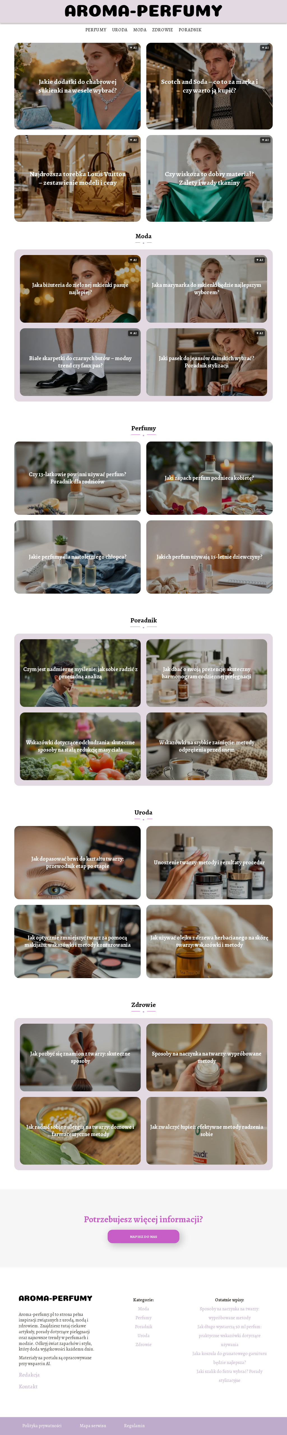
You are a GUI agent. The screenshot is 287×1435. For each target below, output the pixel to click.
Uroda (120, 30)
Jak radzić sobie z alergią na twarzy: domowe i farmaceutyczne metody (80, 1131)
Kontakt (28, 1386)
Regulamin (134, 1426)
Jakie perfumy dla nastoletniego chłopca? (77, 557)
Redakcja (29, 1375)
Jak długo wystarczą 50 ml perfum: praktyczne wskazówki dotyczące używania (229, 1336)
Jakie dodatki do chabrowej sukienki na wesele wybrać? (77, 86)
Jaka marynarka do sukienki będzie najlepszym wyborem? (206, 289)
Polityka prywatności (42, 1426)
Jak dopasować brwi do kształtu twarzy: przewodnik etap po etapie (77, 862)
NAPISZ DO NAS (143, 1236)
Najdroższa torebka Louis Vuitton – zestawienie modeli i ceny (77, 178)
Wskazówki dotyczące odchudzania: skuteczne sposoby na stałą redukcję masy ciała (80, 746)
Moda (140, 30)
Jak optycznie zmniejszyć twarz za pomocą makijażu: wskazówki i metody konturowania (77, 941)
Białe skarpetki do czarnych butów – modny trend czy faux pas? (80, 362)
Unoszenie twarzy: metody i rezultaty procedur (209, 862)
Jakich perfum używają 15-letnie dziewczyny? (209, 557)
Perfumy (96, 30)
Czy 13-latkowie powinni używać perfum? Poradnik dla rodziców (77, 478)
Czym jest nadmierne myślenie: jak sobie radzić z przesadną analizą (80, 673)
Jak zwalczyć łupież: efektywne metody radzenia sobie (206, 1131)
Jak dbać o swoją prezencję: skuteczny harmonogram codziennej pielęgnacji (206, 673)
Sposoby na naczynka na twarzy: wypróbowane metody (206, 1057)
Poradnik (190, 30)
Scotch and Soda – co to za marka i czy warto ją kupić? (209, 86)
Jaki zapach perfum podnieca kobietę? (209, 478)
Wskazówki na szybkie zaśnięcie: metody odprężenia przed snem (206, 746)
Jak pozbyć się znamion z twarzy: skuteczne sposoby (80, 1057)
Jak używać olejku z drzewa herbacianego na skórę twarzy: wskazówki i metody (209, 941)
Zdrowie (162, 30)
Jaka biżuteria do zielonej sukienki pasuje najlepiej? (80, 289)
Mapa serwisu (93, 1426)
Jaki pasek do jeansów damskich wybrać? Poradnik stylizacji (206, 362)
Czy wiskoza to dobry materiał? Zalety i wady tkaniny (209, 178)
